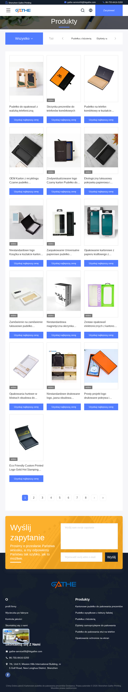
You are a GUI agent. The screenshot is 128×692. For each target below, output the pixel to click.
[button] (63, 38)
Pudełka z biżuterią (81, 38)
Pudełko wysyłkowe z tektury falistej (94, 612)
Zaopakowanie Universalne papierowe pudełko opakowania (63, 254)
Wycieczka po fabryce (16, 612)
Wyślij (111, 557)
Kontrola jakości (13, 619)
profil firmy (10, 606)
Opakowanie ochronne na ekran (92, 638)
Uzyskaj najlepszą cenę (26, 119)
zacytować (109, 10)
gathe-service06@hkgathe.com (81, 2)
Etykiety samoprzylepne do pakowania (95, 625)
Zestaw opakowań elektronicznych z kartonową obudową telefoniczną (101, 326)
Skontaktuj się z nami (16, 625)
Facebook (7, 674)
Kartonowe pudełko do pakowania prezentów (99, 606)
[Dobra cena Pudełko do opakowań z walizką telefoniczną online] (26, 78)
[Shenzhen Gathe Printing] (23, 10)
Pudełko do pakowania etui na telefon (95, 631)
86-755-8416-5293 (114, 2)
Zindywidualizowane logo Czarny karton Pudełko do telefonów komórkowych (62, 182)
